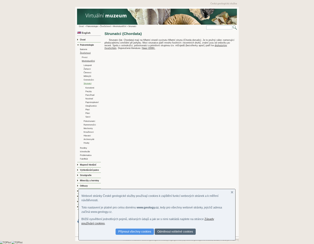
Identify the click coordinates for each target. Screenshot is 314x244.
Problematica (85, 155)
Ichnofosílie (85, 151)
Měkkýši (87, 76)
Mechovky (88, 128)
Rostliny (83, 148)
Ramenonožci (90, 125)
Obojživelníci (91, 106)
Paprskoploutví (92, 102)
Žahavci (87, 69)
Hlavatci (87, 136)
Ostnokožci (89, 80)
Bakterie (83, 49)
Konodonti (89, 88)
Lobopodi (88, 65)
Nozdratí (89, 99)
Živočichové (105, 26)
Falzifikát (84, 159)
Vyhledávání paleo (89, 170)
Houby (86, 143)
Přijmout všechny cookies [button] (134, 231)
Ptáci (87, 113)
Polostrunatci (89, 121)
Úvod (81, 26)
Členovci (87, 72)
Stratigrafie (86, 175)
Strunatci (132, 26)
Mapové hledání (88, 165)
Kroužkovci (89, 132)
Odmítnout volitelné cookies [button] (175, 231)
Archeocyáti (89, 139)
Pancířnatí (89, 95)
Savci (87, 117)
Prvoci (84, 57)
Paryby (88, 91)
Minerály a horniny (89, 180)
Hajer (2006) (148, 48)
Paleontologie (92, 26)
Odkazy (84, 186)
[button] (232, 192)
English (85, 33)
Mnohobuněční (119, 26)
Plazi (87, 109)
